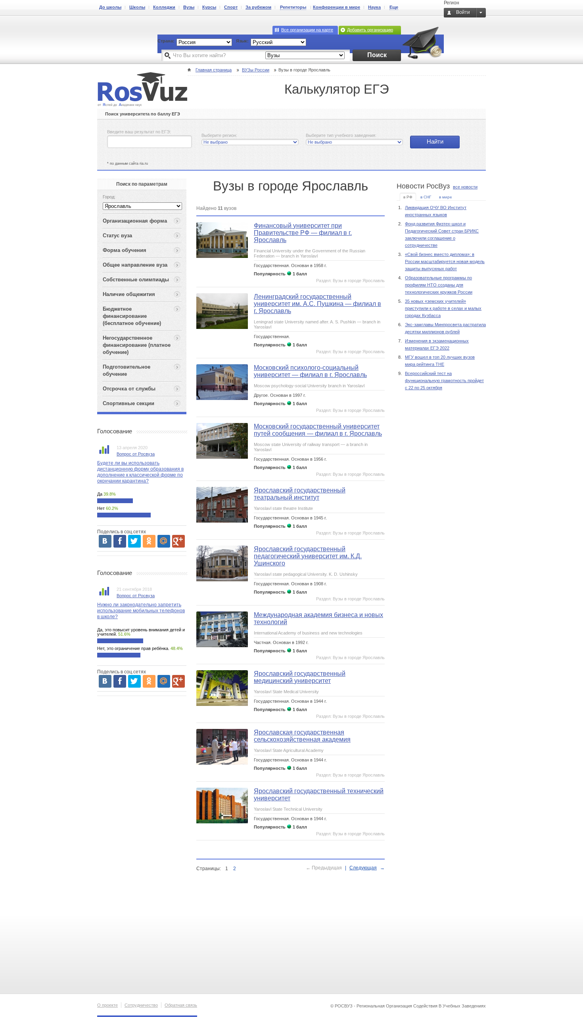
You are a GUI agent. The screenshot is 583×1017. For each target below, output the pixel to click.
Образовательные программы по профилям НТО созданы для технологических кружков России (438, 284)
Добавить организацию (370, 29)
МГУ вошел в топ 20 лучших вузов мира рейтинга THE (440, 361)
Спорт (231, 7)
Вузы (188, 7)
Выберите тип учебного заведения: (341, 135)
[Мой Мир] (163, 541)
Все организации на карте (307, 29)
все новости (465, 187)
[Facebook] (119, 541)
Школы (137, 7)
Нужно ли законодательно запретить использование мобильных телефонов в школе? (141, 610)
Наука (374, 7)
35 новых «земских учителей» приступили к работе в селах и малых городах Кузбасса (443, 308)
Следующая (363, 868)
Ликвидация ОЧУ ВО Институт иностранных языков (435, 211)
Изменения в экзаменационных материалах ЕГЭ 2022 (437, 344)
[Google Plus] (178, 541)
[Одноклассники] (149, 541)
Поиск (377, 55)
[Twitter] (134, 541)
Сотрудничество (141, 1005)
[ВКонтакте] (105, 541)
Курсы (209, 7)
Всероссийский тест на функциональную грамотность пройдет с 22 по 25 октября (444, 380)
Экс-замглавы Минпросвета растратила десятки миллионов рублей (445, 328)
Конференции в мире (336, 7)
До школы (110, 7)
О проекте (107, 1005)
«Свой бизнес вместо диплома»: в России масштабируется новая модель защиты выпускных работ (445, 261)
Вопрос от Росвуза (136, 454)
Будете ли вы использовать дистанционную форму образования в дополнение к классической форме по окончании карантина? (140, 472)
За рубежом (258, 7)
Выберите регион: (219, 135)
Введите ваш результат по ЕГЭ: (139, 131)
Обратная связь (181, 1005)
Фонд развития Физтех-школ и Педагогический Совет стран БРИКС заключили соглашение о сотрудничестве (442, 234)
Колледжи (164, 7)
